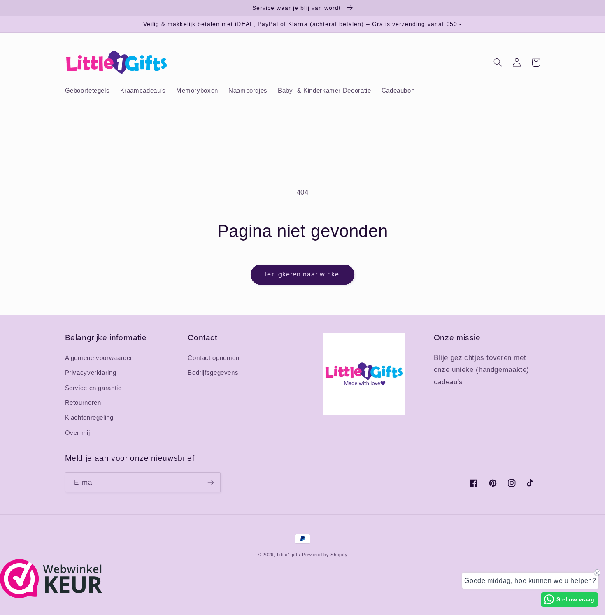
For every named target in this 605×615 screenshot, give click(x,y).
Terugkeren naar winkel (302, 274)
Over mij (77, 432)
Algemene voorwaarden (99, 358)
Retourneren (83, 402)
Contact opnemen (213, 358)
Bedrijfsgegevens (213, 372)
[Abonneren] (210, 482)
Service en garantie (93, 388)
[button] (498, 62)
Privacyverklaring (90, 372)
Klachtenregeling (89, 417)
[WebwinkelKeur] (51, 596)
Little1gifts (288, 554)
